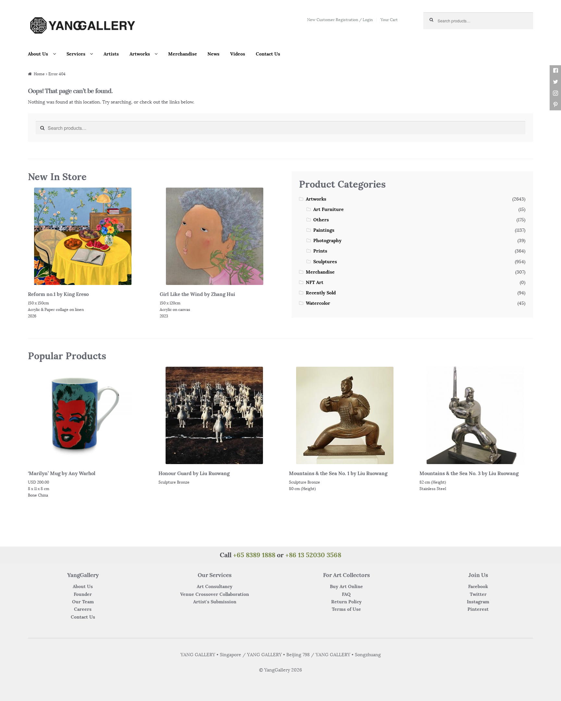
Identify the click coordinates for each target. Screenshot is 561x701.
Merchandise (182, 54)
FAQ (346, 594)
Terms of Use (346, 609)
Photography (327, 240)
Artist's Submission (214, 602)
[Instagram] (555, 93)
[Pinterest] (555, 104)
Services (76, 54)
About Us (38, 54)
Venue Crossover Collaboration (214, 594)
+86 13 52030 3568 (313, 555)
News (213, 54)
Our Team (83, 602)
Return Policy (346, 602)
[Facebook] (555, 70)
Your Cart (389, 19)
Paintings (323, 230)
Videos (237, 54)
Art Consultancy (214, 586)
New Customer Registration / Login (340, 19)
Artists (111, 54)
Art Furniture (328, 209)
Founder (83, 594)
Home (39, 73)
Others (321, 220)
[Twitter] (555, 82)
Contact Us (268, 54)
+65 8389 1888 (254, 555)
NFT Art (314, 282)
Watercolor (318, 303)
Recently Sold (321, 293)
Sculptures (325, 261)
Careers (83, 609)
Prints (320, 251)
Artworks (140, 54)
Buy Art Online (346, 586)
